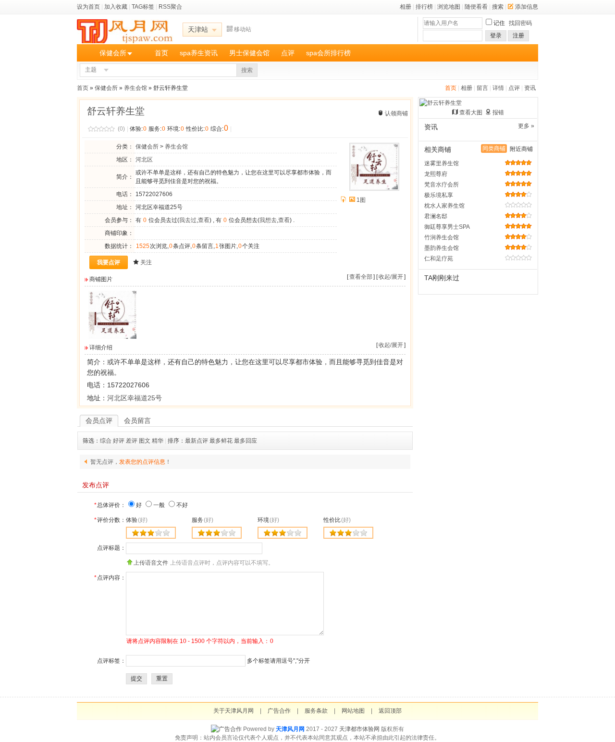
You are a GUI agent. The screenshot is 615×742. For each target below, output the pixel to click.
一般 (159, 505)
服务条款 (316, 710)
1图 (361, 200)
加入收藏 (115, 6)
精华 (157, 440)
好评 (118, 440)
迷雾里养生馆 (441, 163)
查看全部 (360, 276)
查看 (203, 220)
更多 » (526, 126)
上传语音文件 (151, 562)
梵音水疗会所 (441, 184)
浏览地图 (448, 6)
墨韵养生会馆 (441, 248)
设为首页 (88, 6)
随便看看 (476, 6)
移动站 (242, 29)
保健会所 (112, 53)
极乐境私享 (438, 195)
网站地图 (353, 710)
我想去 (268, 220)
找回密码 (520, 23)
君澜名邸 (435, 216)
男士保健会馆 (249, 53)
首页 (161, 53)
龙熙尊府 (435, 174)
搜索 (498, 6)
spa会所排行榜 (328, 53)
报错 (498, 112)
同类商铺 (493, 148)
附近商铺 (521, 149)
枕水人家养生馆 (444, 205)
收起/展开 (391, 276)
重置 (162, 678)
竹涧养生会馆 (441, 237)
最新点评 (196, 440)
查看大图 (470, 112)
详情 (498, 88)
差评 (131, 440)
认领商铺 (396, 113)
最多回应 (245, 440)
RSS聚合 (170, 6)
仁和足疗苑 (438, 258)
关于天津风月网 (233, 710)
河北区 (144, 159)
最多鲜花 (221, 440)
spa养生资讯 (199, 53)
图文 (144, 440)
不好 (182, 505)
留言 (482, 88)
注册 (518, 35)
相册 (405, 6)
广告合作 (279, 710)
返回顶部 (390, 710)
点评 (288, 53)
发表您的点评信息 (142, 461)
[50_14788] (112, 337)
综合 (105, 440)
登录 (496, 35)
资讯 (530, 88)
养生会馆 (135, 88)
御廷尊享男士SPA (447, 226)
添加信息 (526, 6)
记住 (499, 23)
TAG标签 (143, 6)
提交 (136, 678)
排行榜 (424, 6)
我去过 (188, 220)
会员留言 (137, 420)
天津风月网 (290, 729)
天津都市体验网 (359, 729)
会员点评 (99, 420)
